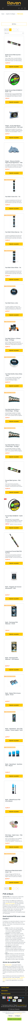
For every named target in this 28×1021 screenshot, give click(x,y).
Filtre (14, 24)
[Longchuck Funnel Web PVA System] (14, 540)
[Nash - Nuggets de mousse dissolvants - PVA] (14, 576)
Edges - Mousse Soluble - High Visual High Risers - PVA (13, 161)
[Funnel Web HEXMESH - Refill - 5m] (14, 505)
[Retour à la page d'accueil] (14, 4)
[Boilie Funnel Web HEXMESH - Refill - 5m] (14, 79)
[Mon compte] (22, 8)
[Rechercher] (18, 8)
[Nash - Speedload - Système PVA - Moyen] (14, 753)
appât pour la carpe (10, 903)
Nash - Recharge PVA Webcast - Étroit (11, 623)
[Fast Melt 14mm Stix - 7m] (14, 185)
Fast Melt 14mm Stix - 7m (12, 196)
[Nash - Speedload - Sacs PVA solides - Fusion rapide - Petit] (14, 718)
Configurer (17, 1015)
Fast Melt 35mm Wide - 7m (13, 267)
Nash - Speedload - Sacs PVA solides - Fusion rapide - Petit (14, 729)
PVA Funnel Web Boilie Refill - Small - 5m (13, 871)
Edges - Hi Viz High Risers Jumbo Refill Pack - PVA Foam (14, 126)
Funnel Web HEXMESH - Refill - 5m (13, 516)
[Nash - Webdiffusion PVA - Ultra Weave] (14, 788)
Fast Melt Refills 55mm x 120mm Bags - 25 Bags (12, 410)
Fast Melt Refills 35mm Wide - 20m (13, 374)
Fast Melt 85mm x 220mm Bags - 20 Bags (13, 339)
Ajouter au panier (14, 66)
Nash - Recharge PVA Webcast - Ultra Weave (12, 658)
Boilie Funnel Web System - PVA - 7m (13, 55)
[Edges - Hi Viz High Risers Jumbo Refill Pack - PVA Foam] (14, 115)
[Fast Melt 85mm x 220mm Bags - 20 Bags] (14, 327)
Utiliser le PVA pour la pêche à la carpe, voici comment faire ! (14, 979)
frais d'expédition (21, 1005)
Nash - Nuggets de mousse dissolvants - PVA (13, 587)
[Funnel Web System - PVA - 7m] (14, 469)
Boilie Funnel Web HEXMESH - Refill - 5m (14, 90)
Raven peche (8, 964)
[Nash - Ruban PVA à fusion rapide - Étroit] (14, 682)
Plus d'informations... (18, 1013)
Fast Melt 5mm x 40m (11, 303)
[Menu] (2, 8)
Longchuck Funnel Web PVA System (13, 552)
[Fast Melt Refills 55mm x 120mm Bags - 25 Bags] (14, 398)
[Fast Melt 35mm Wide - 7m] (14, 256)
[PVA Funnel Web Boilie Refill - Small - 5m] (14, 859)
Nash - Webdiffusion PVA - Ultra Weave (13, 800)
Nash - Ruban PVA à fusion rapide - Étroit (13, 693)
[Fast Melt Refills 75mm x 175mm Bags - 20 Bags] (14, 434)
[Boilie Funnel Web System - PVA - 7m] (14, 44)
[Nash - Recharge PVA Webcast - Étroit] (14, 611)
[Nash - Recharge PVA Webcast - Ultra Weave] (14, 647)
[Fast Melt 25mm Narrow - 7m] (14, 221)
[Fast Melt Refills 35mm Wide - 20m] (14, 363)
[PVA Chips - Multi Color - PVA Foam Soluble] (14, 824)
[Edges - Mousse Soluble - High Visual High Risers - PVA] (14, 150)
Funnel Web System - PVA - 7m (13, 481)
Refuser (11, 1015)
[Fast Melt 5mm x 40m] (14, 292)
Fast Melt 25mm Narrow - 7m (13, 232)
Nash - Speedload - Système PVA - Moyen (13, 764)
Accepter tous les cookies (14, 1019)
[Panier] (25, 8)
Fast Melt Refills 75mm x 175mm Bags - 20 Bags (12, 445)
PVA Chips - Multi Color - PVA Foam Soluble (13, 835)
